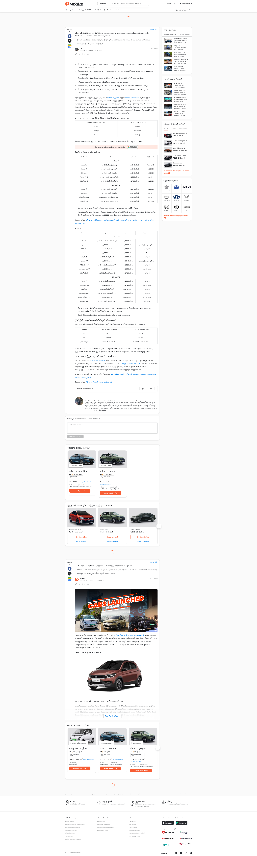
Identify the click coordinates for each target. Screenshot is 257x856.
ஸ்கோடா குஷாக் (113, 98)
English (151, 29)
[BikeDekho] (168, 832)
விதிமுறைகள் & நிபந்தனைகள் (72, 827)
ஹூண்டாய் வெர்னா (97, 360)
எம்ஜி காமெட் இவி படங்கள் (79, 743)
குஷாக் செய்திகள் (112, 541)
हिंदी (156, 29)
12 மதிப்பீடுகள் (108, 474)
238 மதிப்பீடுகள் (77, 752)
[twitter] (176, 853)
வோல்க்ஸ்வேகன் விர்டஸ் (75, 529)
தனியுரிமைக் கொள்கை (71, 830)
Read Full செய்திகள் (111, 716)
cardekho (82, 578)
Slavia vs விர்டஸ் (81, 537)
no (151, 388)
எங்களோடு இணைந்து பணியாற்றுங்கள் (75, 824)
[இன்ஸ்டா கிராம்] (186, 853)
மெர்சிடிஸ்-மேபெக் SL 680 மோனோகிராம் (129, 635)
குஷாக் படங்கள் (106, 465)
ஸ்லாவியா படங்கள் (77, 465)
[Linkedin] (191, 853)
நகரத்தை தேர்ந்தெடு (183, 10)
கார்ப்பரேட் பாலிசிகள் (70, 833)
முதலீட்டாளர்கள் (69, 836)
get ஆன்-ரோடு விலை (87, 482)
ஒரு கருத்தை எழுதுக (84, 54)
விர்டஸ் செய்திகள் (81, 541)
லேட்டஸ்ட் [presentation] (166, 128)
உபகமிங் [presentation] (174, 128)
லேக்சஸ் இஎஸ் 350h (179, 148)
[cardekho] (77, 579)
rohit (81, 48)
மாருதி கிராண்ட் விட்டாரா (131, 363)
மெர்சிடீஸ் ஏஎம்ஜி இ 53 (180, 140)
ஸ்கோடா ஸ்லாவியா (132, 98)
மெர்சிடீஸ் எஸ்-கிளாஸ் (179, 155)
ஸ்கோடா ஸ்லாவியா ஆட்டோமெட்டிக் (98, 382)
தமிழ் (168, 3)
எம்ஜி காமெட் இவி (78, 748)
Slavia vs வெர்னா (143, 537)
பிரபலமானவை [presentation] (183, 128)
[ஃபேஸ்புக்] (171, 853)
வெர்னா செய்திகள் (143, 541)
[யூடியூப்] (181, 853)
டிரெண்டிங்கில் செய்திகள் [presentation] (170, 34)
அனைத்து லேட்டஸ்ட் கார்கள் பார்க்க (176, 172)
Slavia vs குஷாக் (112, 537)
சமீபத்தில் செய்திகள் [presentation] (185, 34)
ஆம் (142, 388)
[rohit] (77, 49)
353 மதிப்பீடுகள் (77, 474)
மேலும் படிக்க (102, 410)
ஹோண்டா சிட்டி (177, 163)
